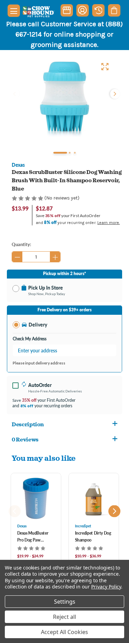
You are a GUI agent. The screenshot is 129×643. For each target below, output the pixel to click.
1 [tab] (60, 153)
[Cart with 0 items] (114, 10)
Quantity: (21, 244)
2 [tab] (70, 153)
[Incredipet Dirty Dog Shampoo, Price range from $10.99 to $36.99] (94, 498)
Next (114, 94)
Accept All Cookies (64, 632)
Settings (64, 601)
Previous (15, 94)
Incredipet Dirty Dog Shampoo (93, 536)
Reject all (64, 617)
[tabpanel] (65, 99)
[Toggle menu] (14, 10)
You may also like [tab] (44, 457)
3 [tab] (75, 153)
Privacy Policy (106, 586)
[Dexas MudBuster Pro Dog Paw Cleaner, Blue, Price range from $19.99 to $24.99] (36, 498)
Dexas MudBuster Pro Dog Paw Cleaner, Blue (33, 537)
